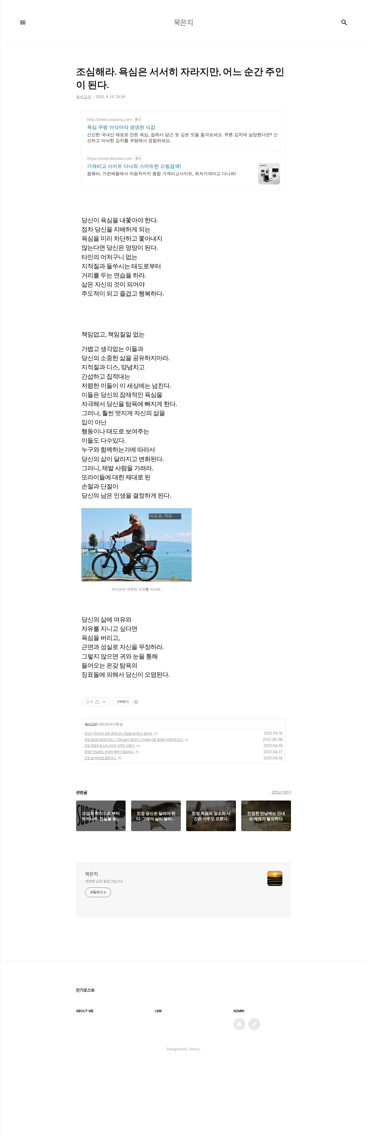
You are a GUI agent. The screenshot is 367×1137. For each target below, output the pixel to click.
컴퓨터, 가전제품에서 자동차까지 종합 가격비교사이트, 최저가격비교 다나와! (161, 173)
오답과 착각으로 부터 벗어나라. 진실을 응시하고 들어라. (118, 734)
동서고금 (91, 724)
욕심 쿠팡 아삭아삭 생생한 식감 (121, 127)
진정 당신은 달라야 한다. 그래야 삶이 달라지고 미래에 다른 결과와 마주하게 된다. (134, 740)
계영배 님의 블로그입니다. (104, 881)
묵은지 (91, 874)
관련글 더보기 (281, 792)
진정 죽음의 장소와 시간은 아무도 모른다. (109, 746)
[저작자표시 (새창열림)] (135, 702)
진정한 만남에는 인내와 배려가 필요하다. (109, 752)
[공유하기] (97, 702)
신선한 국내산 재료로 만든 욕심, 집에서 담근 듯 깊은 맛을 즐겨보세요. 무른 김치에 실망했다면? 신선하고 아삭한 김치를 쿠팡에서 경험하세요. (182, 137)
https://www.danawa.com (109, 158)
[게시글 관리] (104, 702)
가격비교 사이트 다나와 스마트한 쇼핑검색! (134, 166)
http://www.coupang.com (109, 119)
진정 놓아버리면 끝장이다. (100, 758)
